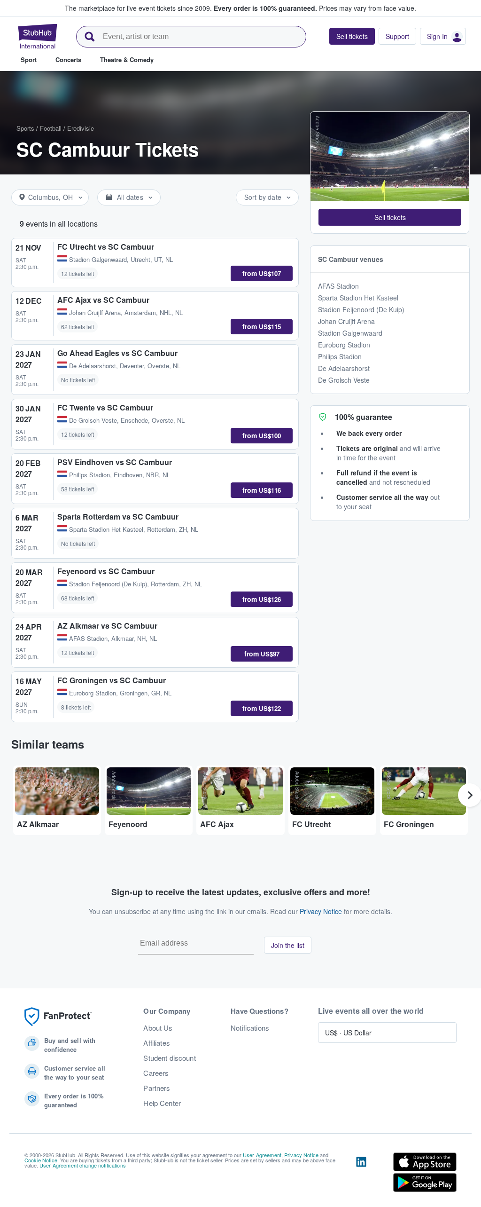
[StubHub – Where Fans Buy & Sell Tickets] (37, 36)
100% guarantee (363, 416)
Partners (156, 1088)
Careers (156, 1073)
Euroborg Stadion (344, 344)
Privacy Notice (321, 911)
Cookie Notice (40, 1160)
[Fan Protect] (58, 1016)
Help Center (162, 1103)
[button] (389, 217)
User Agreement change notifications (82, 1165)
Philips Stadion (340, 356)
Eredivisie (80, 128)
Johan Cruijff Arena (346, 321)
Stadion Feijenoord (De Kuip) (361, 309)
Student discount (169, 1058)
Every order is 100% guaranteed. (265, 8)
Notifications (250, 1028)
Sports (25, 128)
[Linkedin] (361, 1174)
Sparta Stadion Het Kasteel (358, 297)
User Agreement (262, 1155)
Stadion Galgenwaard (350, 333)
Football (51, 128)
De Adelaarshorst (344, 368)
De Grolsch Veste (344, 380)
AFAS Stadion (338, 286)
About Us (157, 1028)
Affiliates (156, 1043)
